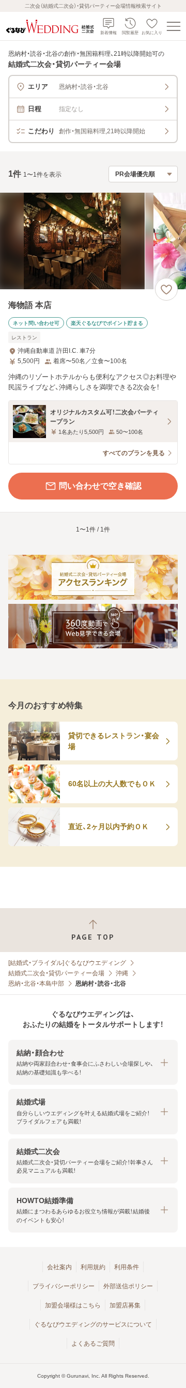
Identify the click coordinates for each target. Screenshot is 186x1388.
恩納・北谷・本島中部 (36, 983)
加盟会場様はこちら (73, 1305)
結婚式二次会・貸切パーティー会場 (56, 973)
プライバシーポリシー (64, 1286)
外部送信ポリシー (128, 1286)
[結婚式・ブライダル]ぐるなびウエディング (67, 962)
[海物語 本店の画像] (93, 241)
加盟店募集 (125, 1305)
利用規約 (93, 1267)
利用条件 (126, 1267)
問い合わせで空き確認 (100, 485)
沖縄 (122, 973)
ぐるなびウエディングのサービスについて (93, 1324)
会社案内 (59, 1267)
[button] (93, 1062)
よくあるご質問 (93, 1343)
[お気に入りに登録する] (166, 289)
